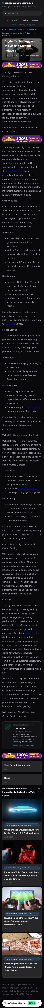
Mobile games (33, 407)
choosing (30, 633)
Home (6, 20)
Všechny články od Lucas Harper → (24, 745)
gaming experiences (28, 488)
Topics (25, 20)
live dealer (10, 324)
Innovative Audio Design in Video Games (23, 30)
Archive (15, 20)
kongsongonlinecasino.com (19, 3)
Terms (29, 994)
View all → (39, 790)
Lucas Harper (19, 728)
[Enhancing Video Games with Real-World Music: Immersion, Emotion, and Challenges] (22, 864)
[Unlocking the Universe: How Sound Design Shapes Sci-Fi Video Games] (22, 819)
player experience (15, 171)
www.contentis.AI (10, 994)
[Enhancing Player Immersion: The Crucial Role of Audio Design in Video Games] (22, 955)
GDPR (22, 994)
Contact (34, 20)
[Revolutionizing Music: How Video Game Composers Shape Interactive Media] (22, 909)
